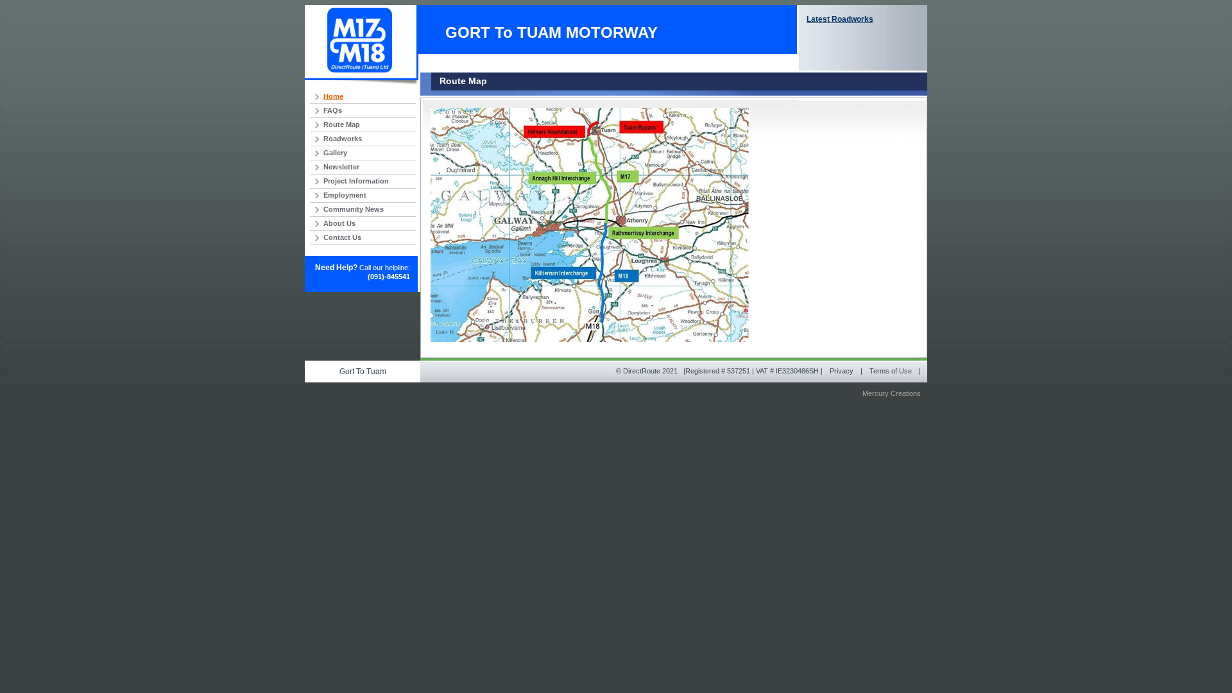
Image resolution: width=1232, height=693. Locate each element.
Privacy (841, 371)
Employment (344, 195)
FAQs (332, 110)
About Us (339, 223)
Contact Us (342, 237)
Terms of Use (890, 371)
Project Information (356, 181)
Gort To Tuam (362, 371)
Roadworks (342, 138)
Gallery (335, 153)
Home (333, 96)
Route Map (341, 124)
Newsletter (341, 167)
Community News (353, 209)
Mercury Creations (891, 393)
